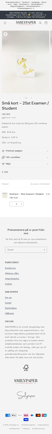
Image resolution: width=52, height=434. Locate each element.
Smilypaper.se (14, 425)
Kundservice (10, 268)
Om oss (8, 297)
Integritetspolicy (12, 278)
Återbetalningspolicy (28, 425)
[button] (5, 23)
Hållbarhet (9, 313)
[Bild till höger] (31, 98)
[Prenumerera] (44, 250)
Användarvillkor (14, 429)
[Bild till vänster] (20, 98)
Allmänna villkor (12, 273)
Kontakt (8, 302)
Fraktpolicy (26, 429)
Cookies (8, 283)
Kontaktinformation (38, 429)
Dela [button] (6, 172)
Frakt (3, 118)
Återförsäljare (11, 308)
